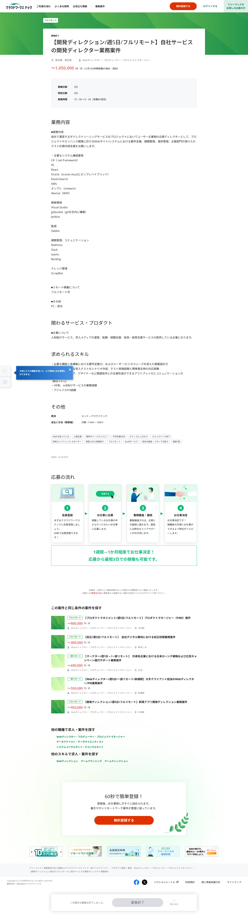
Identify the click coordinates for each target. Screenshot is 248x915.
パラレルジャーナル (164, 882)
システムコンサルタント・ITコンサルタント (80, 747)
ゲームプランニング (91, 761)
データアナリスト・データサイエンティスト (80, 741)
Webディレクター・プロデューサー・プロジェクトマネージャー (91, 736)
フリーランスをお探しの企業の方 (235, 6)
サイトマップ (234, 882)
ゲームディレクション (116, 761)
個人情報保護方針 (210, 882)
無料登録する (124, 820)
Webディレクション (67, 761)
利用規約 (190, 882)
